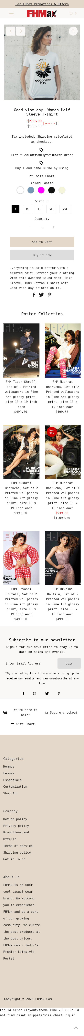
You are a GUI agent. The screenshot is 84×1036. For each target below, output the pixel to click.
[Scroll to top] (76, 1028)
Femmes (8, 773)
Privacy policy (16, 826)
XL (51, 209)
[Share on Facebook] (35, 295)
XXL (65, 209)
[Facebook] (23, 694)
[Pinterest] (59, 694)
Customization (15, 786)
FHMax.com (43, 999)
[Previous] (10, 31)
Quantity (42, 219)
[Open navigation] (11, 13)
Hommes (8, 766)
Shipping (44, 136)
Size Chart (45, 176)
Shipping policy (17, 852)
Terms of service (18, 846)
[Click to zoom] (73, 31)
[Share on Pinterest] (49, 295)
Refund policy (15, 819)
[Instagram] (34, 694)
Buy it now (42, 255)
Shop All (10, 793)
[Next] (20, 31)
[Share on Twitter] (42, 295)
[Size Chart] (12, 725)
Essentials (12, 780)
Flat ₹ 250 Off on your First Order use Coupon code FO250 (42, 155)
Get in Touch (14, 859)
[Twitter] (47, 694)
